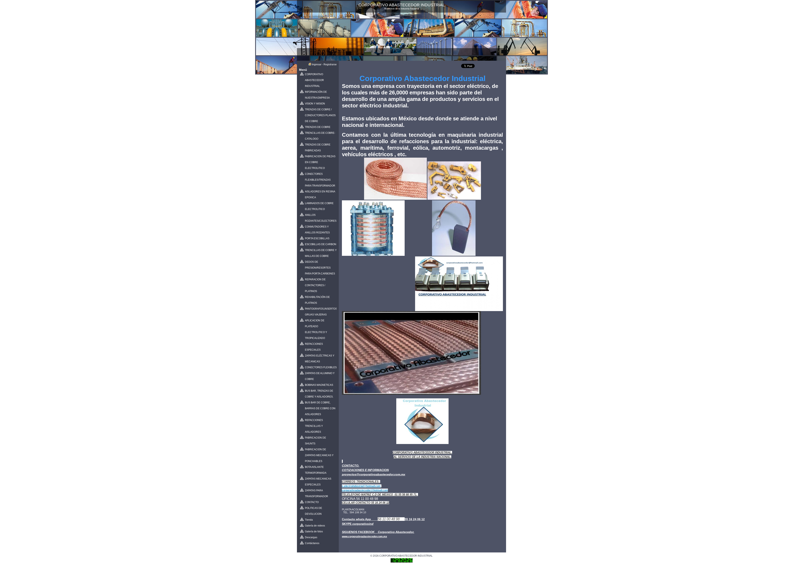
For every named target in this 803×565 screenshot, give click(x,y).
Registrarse (330, 64)
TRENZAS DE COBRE (317, 127)
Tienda (309, 519)
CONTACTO (312, 502)
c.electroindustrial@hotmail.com (361, 486)
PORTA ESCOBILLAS (317, 238)
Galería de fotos (314, 531)
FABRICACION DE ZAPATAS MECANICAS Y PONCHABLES (319, 455)
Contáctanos (312, 543)
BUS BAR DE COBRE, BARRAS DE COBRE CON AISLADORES (320, 408)
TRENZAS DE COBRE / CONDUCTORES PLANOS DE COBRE (320, 115)
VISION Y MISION (315, 103)
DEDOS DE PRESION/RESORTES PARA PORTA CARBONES (320, 267)
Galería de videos (315, 525)
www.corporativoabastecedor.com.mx (364, 536)
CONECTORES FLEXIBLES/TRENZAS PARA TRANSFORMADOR (320, 179)
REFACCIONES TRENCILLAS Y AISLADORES (314, 426)
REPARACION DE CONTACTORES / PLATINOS (315, 285)
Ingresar (316, 64)
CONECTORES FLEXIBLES (321, 367)
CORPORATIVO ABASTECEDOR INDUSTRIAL (314, 80)
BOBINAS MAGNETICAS (319, 385)
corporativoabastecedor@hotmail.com (365, 490)
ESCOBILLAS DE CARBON (320, 244)
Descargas (311, 537)
